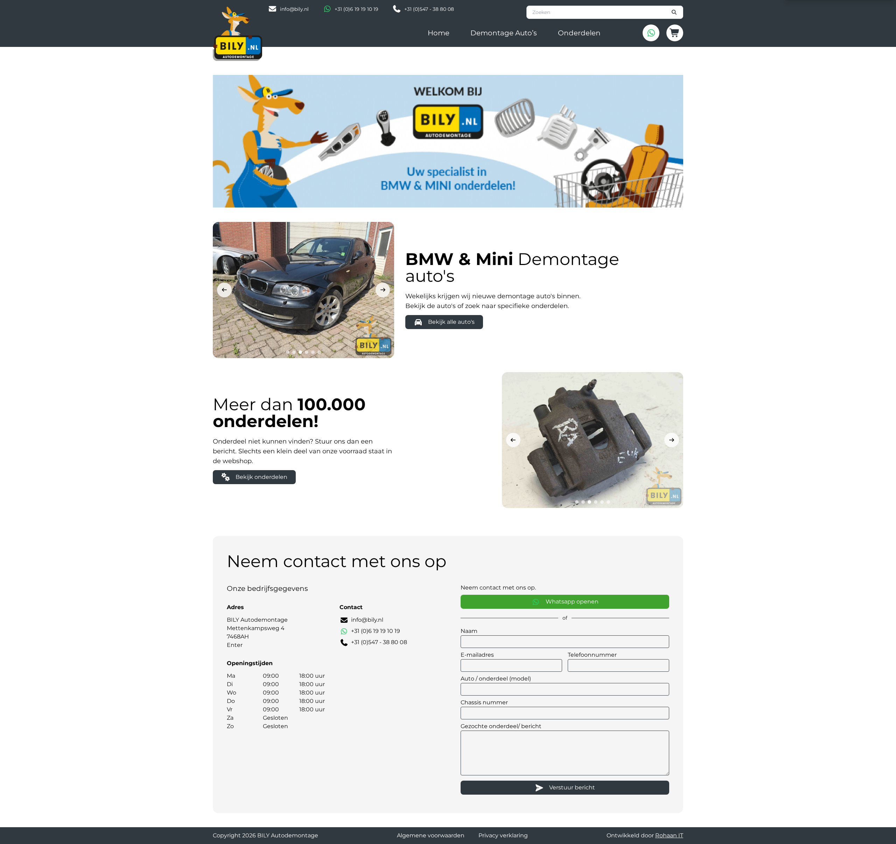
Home (438, 33)
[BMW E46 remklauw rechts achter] (592, 440)
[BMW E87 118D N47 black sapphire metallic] (303, 290)
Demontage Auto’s (503, 33)
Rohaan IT (669, 835)
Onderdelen (579, 33)
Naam (469, 631)
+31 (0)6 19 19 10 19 (356, 9)
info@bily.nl (294, 9)
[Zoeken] (674, 12)
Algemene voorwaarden (430, 835)
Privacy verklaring (503, 835)
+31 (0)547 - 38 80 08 (429, 9)
